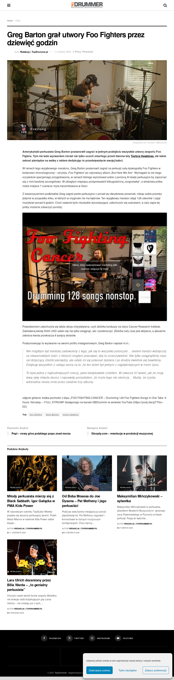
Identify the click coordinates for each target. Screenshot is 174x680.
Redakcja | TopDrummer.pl (34, 51)
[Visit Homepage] (87, 5)
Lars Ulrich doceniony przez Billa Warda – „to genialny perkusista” (29, 584)
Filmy (17, 20)
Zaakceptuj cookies (99, 670)
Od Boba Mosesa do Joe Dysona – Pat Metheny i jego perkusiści (84, 501)
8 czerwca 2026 (72, 532)
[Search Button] (165, 5)
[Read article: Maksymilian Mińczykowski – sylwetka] (142, 473)
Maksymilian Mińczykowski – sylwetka (139, 498)
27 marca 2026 (126, 527)
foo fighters (36, 414)
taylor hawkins (71, 414)
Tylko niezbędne (128, 670)
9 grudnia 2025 (16, 612)
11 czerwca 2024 (62, 51)
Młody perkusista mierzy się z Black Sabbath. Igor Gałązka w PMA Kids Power (31, 501)
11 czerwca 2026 (17, 532)
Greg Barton (52, 414)
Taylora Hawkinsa (142, 156)
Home (10, 20)
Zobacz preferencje (155, 670)
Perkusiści (87, 51)
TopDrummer (61, 672)
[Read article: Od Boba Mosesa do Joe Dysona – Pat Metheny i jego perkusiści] (87, 473)
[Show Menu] (8, 5)
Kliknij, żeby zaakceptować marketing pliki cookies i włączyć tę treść (94, 266)
